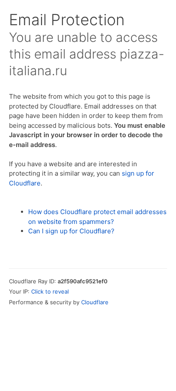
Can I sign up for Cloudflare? (71, 231)
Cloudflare (95, 302)
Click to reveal (50, 291)
